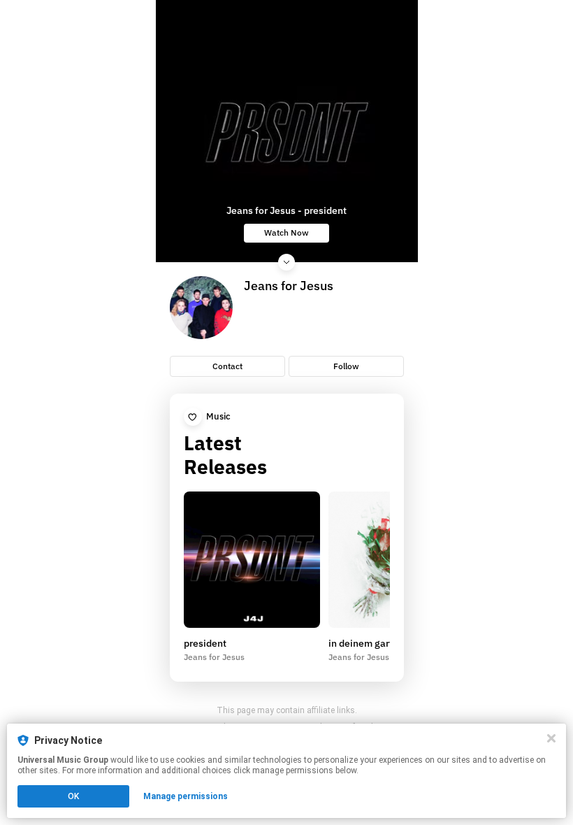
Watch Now (286, 232)
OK (73, 796)
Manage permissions (185, 796)
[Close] (551, 738)
